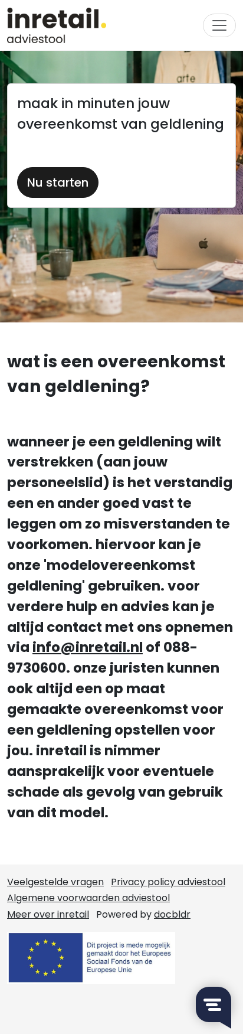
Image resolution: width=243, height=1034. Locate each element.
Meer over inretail (48, 914)
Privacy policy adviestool (168, 882)
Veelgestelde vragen (55, 882)
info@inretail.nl (87, 647)
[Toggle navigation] (219, 25)
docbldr (172, 914)
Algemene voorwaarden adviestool (88, 898)
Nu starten (57, 182)
